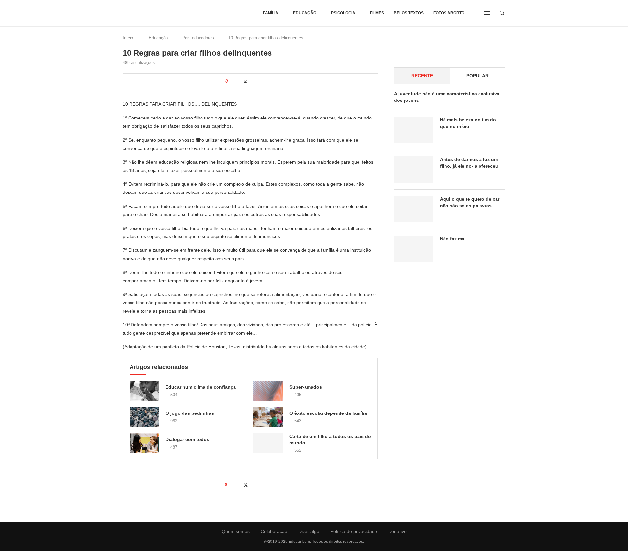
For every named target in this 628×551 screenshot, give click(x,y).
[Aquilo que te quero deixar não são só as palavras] (413, 209)
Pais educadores (198, 37)
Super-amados (305, 387)
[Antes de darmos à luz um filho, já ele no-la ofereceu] (413, 169)
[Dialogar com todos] (144, 443)
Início (128, 37)
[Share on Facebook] (238, 81)
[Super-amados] (268, 391)
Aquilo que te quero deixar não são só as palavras (469, 202)
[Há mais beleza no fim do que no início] (413, 130)
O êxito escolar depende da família (328, 413)
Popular (477, 75)
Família (270, 13)
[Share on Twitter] (245, 81)
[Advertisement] (449, 327)
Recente (422, 75)
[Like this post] (231, 81)
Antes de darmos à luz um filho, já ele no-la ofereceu (469, 163)
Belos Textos (409, 13)
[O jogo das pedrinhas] (144, 417)
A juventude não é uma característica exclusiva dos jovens (446, 97)
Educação (304, 13)
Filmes (377, 13)
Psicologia (343, 13)
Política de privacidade (353, 531)
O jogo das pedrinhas (190, 413)
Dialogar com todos (187, 439)
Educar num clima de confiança (201, 387)
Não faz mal (453, 238)
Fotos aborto (448, 13)
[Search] (502, 13)
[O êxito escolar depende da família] (268, 417)
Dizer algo (308, 531)
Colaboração (274, 531)
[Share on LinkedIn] (252, 81)
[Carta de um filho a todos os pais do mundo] (268, 443)
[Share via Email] (273, 81)
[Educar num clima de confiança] (144, 391)
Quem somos (236, 531)
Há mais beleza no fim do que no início (468, 123)
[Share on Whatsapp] (259, 81)
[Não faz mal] (413, 249)
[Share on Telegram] (266, 81)
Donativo (397, 531)
